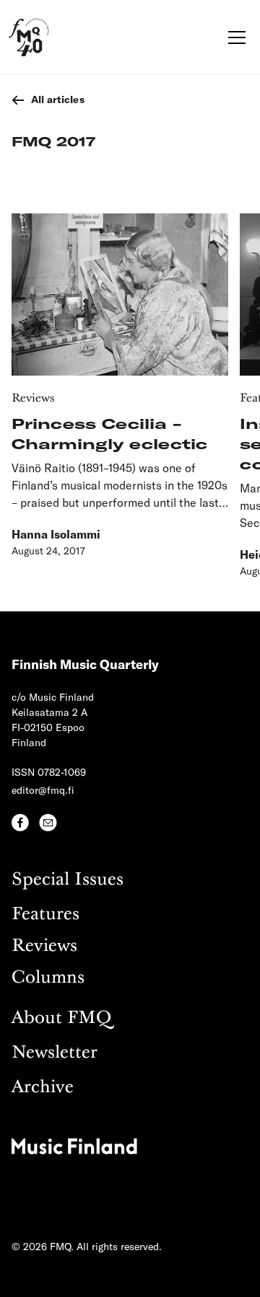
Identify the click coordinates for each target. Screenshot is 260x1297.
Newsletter (55, 1053)
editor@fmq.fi (43, 790)
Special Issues (68, 879)
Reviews (44, 946)
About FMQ (61, 1018)
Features (45, 914)
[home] (29, 37)
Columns (48, 978)
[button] (234, 37)
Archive (43, 1087)
